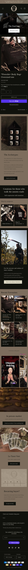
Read (4, 518)
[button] (2, 8)
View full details (21, 109)
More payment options (14, 104)
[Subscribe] (23, 537)
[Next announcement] (25, 1)
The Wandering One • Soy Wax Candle (7, 342)
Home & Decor (7, 223)
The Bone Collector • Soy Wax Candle (20, 315)
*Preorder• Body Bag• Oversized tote (7, 315)
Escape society (10, 503)
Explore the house (10, 178)
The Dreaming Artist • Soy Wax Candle (20, 342)
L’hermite (11, 567)
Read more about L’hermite (13, 282)
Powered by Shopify (17, 567)
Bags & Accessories (19, 222)
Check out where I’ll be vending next (14, 423)
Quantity (3, 89)
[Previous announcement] (2, 1)
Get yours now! (14, 463)
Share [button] (4, 109)
